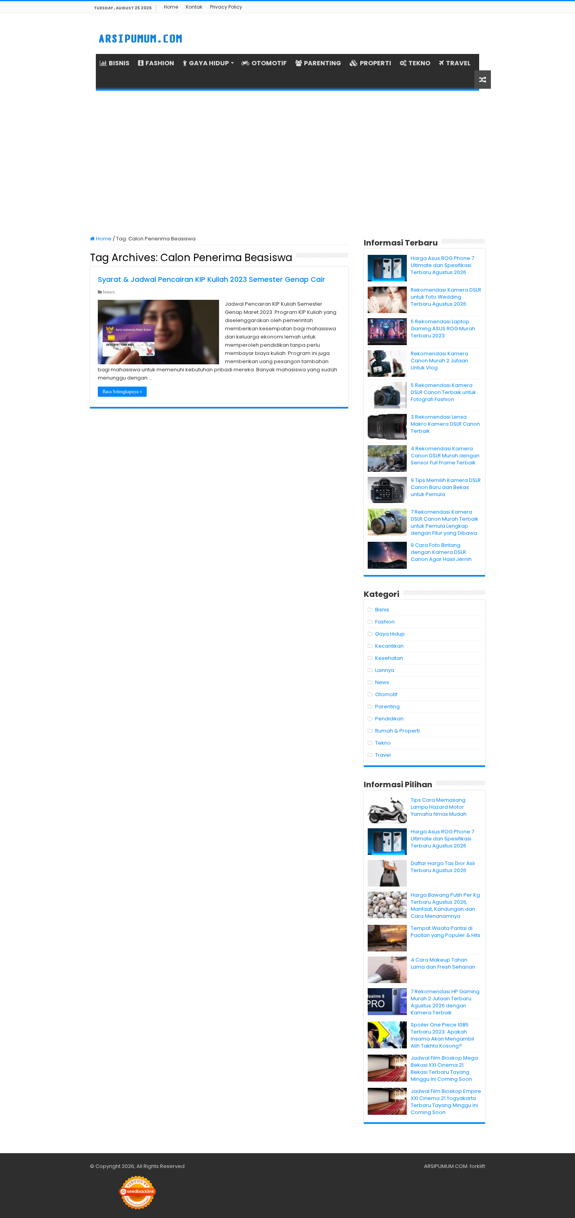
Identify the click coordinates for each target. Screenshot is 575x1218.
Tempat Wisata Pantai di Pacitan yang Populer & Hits (445, 931)
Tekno (383, 743)
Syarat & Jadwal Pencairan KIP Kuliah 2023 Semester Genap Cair (211, 279)
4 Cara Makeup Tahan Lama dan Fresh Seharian (443, 963)
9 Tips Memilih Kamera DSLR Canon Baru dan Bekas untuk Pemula (446, 487)
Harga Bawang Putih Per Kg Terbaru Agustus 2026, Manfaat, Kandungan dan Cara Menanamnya (445, 905)
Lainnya (384, 670)
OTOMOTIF (269, 63)
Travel (383, 755)
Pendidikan (389, 718)
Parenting (387, 706)
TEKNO (419, 63)
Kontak (194, 7)
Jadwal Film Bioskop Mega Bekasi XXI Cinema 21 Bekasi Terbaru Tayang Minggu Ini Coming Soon (444, 1068)
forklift (477, 1166)
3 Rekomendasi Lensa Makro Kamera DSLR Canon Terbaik (445, 424)
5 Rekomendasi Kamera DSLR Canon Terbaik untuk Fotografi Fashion (443, 392)
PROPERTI (375, 63)
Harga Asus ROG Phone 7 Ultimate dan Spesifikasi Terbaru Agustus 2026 (442, 265)
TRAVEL (458, 63)
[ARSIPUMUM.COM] (139, 37)
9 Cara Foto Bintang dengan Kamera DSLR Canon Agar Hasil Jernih (441, 552)
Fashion (385, 621)
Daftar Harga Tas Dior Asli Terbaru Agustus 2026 (443, 867)
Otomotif (386, 694)
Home (171, 7)
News (109, 292)
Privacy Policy (226, 7)
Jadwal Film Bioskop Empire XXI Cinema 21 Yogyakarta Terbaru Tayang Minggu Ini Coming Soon (446, 1101)
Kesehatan (389, 658)
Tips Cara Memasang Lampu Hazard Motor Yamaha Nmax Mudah (439, 807)
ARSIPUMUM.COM (445, 1166)
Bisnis (382, 609)
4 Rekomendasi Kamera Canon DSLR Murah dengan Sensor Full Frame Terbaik (445, 455)
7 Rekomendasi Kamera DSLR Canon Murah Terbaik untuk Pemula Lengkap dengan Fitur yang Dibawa (444, 522)
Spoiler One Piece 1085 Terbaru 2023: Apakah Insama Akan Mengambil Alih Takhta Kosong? (442, 1035)
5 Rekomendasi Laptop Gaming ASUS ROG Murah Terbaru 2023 (443, 328)
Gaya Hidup (390, 634)
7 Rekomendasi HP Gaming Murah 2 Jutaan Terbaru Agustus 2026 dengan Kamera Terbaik (445, 1002)
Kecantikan (389, 646)
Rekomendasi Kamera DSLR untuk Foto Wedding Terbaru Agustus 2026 (446, 297)
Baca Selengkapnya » (122, 391)
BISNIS (119, 63)
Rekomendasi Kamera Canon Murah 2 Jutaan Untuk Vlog (439, 360)
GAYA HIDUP (209, 63)
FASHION (160, 63)
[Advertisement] (287, 163)
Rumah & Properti (397, 730)
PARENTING (322, 63)
